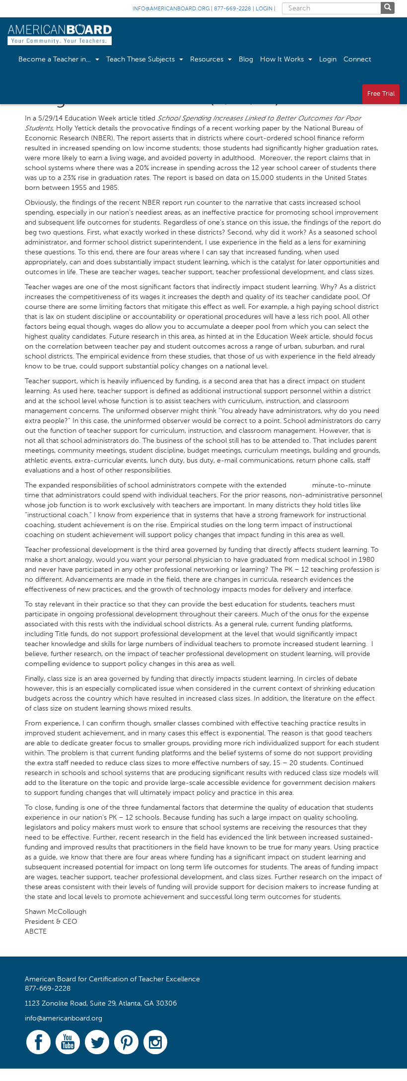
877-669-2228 (232, 9)
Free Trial (381, 94)
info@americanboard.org (171, 9)
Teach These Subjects (141, 59)
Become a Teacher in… (55, 59)
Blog (246, 59)
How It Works (283, 59)
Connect (357, 59)
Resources (207, 59)
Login (264, 9)
